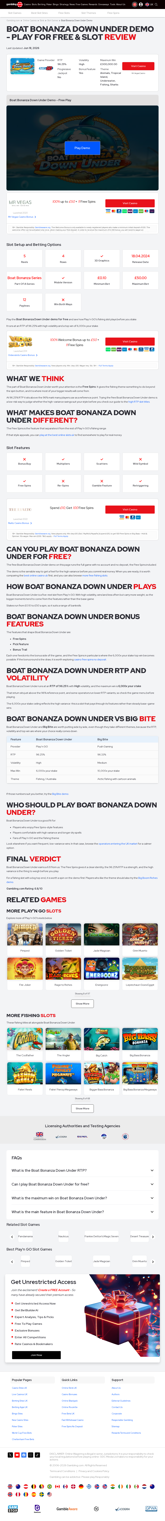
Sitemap (115, 1426)
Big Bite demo (60, 794)
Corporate (117, 1413)
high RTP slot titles (139, 401)
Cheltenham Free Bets (23, 1439)
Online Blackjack (70, 1400)
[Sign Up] (135, 4)
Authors (115, 1394)
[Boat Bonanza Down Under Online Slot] (57, 1486)
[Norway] (10, 1494)
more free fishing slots (94, 575)
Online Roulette (70, 1407)
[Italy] (128, 1486)
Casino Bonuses (69, 1394)
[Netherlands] (144, 1486)
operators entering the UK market (118, 843)
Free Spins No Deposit (72, 1426)
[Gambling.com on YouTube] (17, 1466)
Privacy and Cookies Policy (94, 1471)
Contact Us (117, 1407)
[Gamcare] (37, 1509)
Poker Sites (17, 1426)
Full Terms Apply (106, 365)
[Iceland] (97, 1486)
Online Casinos (30, 20)
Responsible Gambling (122, 1420)
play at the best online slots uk (57, 435)
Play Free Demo (25, 934)
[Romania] (26, 1494)
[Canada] (65, 1486)
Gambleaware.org (42, 227)
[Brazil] (49, 1486)
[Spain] (33, 1494)
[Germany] (81, 1486)
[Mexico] (136, 1486)
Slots (42, 20)
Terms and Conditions (62, 1471)
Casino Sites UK (19, 1388)
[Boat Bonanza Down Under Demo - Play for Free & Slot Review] (10, 1486)
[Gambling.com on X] (10, 1466)
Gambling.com (13, 20)
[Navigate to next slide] (152, 1236)
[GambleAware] (67, 1509)
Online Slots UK (69, 1388)
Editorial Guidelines (121, 1400)
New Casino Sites (20, 1420)
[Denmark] (73, 1486)
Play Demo (82, 148)
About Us (116, 1388)
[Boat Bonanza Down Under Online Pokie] (152, 1486)
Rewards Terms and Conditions (126, 1433)
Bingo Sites (17, 1413)
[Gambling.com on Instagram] (30, 1466)
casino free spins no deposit (90, 659)
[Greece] (89, 1486)
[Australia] (18, 1486)
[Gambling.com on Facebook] (23, 1466)
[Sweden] (41, 1494)
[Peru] (18, 1494)
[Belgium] (33, 1486)
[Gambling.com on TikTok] (37, 1466)
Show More (82, 1003)
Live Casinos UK (19, 1394)
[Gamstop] (13, 1509)
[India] (112, 1486)
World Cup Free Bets (22, 1433)
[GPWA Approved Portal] (151, 1509)
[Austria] (26, 1486)
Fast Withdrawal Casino (73, 1420)
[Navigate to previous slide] (12, 1236)
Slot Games (52, 20)
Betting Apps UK (20, 1407)
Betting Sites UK (20, 1400)
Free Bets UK (68, 1413)
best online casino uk (36, 575)
